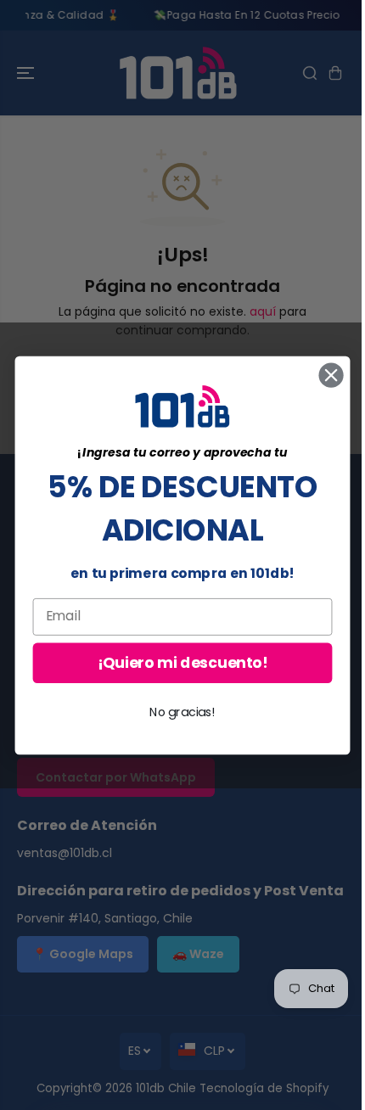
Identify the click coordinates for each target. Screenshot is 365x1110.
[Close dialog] (331, 375)
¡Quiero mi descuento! (182, 662)
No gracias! (182, 711)
